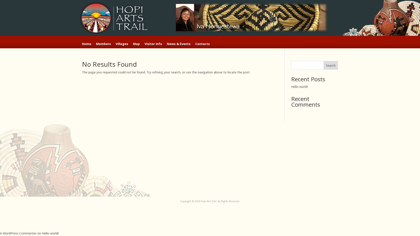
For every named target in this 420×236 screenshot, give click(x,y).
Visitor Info (153, 44)
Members (103, 44)
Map (136, 44)
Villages (122, 44)
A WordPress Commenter (18, 233)
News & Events (179, 44)
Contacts (202, 44)
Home (86, 44)
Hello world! (299, 87)
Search (331, 65)
